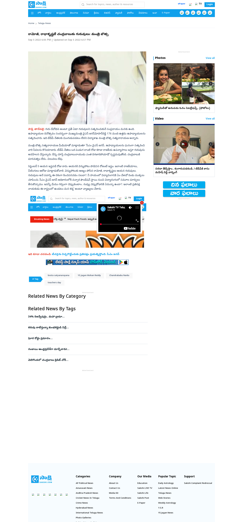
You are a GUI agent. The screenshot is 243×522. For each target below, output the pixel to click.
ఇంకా (154, 13)
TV (200, 4)
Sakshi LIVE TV (144, 488)
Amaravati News (84, 488)
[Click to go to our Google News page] (210, 13)
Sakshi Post (143, 498)
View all (210, 58)
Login (210, 4)
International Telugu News (89, 513)
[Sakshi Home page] (37, 4)
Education (142, 483)
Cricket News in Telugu (87, 498)
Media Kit (113, 493)
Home (31, 23)
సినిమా (86, 13)
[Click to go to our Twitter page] (193, 13)
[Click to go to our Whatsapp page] (187, 13)
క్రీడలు (96, 13)
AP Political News (84, 483)
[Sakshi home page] (41, 479)
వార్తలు (48, 13)
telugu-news (44, 23)
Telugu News (164, 493)
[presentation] (157, 83)
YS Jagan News (165, 513)
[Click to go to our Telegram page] (61, 494)
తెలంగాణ (74, 13)
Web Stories (164, 498)
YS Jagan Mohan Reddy (89, 275)
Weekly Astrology (167, 503)
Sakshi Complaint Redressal (198, 483)
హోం (39, 13)
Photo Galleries (83, 518)
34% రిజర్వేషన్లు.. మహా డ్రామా (86, 317)
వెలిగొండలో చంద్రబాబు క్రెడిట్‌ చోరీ (80, 360)
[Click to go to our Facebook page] (182, 13)
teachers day (54, 282)
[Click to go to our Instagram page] (199, 13)
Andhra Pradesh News (87, 493)
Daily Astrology (166, 483)
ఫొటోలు (130, 13)
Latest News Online (168, 488)
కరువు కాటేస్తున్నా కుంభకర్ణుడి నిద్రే (86, 328)
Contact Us (114, 488)
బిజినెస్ (107, 13)
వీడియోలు (143, 13)
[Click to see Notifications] (190, 5)
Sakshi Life (142, 493)
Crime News (82, 503)
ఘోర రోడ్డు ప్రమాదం (81, 338)
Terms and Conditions (120, 498)
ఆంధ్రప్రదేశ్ (60, 13)
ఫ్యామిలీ (118, 13)
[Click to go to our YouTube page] (204, 13)
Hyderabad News (84, 508)
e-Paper (166, 13)
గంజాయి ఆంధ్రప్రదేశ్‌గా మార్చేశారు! (85, 349)
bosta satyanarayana (58, 275)
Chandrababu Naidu (119, 275)
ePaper (181, 4)
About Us (113, 483)
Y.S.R (160, 508)
